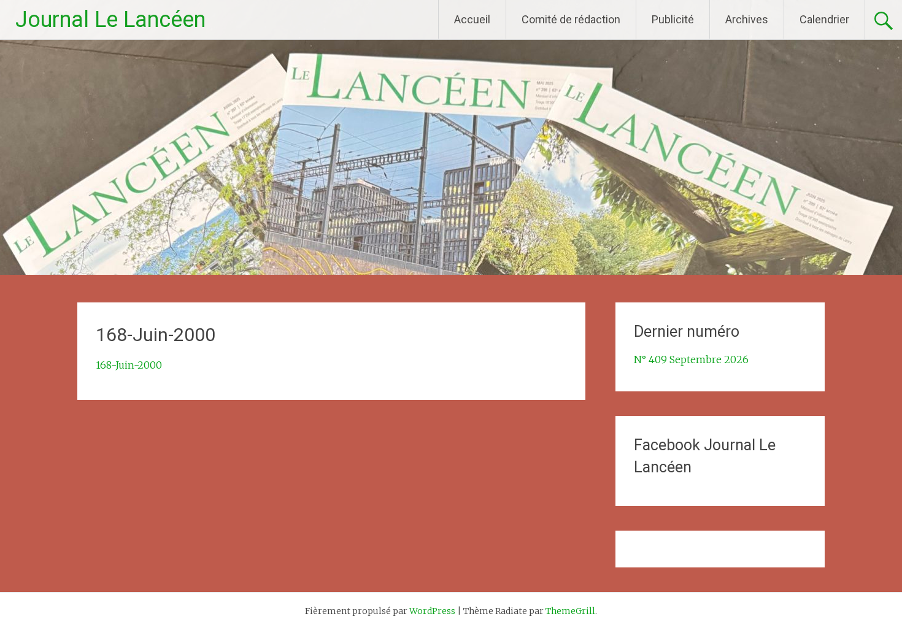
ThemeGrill (570, 611)
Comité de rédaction (571, 19)
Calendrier (824, 19)
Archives (746, 19)
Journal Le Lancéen (110, 20)
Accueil (472, 19)
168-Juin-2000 (129, 365)
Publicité (673, 19)
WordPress (432, 611)
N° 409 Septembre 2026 (691, 359)
